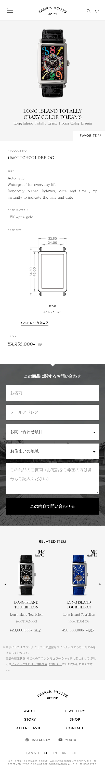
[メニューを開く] (10, 10)
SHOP (75, 719)
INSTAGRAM (41, 740)
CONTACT (55, 664)
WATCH (30, 710)
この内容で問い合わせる (52, 506)
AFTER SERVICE (30, 728)
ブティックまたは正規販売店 (29, 664)
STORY (30, 719)
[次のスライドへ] (100, 584)
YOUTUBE (72, 740)
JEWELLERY (75, 710)
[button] (89, 11)
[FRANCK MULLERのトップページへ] (52, 13)
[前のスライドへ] (5, 584)
